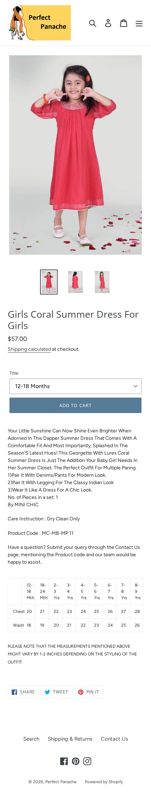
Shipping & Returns (70, 739)
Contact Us (114, 739)
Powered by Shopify (104, 781)
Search (31, 739)
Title (13, 373)
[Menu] (139, 23)
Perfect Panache (61, 781)
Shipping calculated (29, 349)
